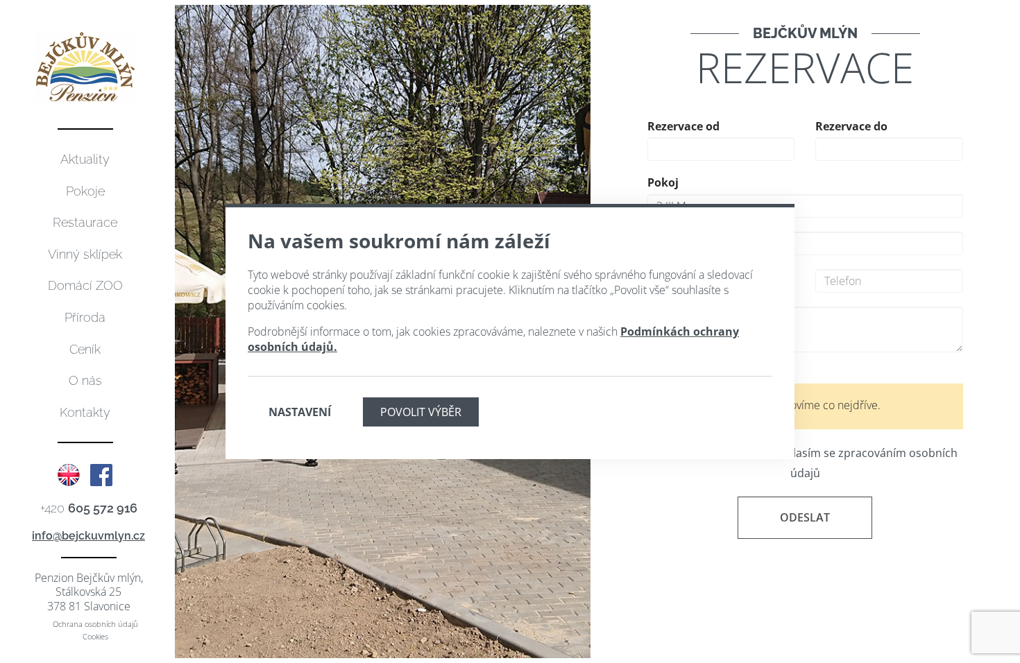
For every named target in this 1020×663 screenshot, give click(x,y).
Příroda (85, 317)
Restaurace (85, 222)
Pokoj (663, 182)
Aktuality (85, 159)
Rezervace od (683, 126)
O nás (85, 380)
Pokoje (85, 191)
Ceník (85, 349)
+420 (88, 508)
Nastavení (300, 412)
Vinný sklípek (85, 254)
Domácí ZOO (85, 285)
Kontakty (85, 412)
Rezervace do (851, 126)
